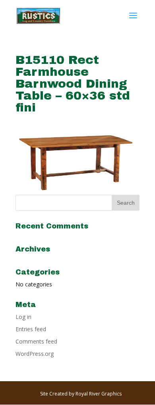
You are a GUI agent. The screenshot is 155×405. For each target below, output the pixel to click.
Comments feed (36, 341)
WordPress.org (34, 353)
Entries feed (30, 329)
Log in (23, 317)
